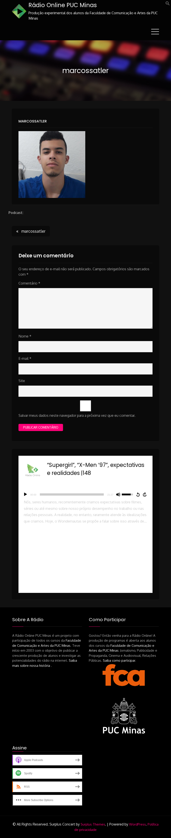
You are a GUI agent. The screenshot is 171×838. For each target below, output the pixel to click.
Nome (24, 336)
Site (21, 380)
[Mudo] (118, 494)
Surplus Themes (93, 824)
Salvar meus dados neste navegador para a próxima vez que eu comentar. (76, 415)
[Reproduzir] (25, 494)
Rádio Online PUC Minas (62, 5)
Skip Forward (145, 494)
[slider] (72, 494)
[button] (167, 4)
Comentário (29, 283)
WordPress (137, 824)
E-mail (24, 358)
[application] (85, 494)
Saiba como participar (119, 660)
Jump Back (138, 494)
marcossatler (32, 121)
